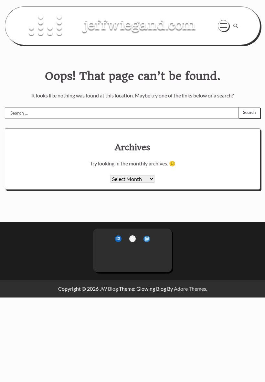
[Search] (235, 26)
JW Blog (109, 289)
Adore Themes (190, 289)
